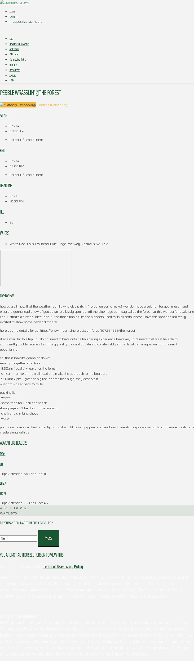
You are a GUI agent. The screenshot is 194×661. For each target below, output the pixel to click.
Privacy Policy (73, 566)
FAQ (11, 38)
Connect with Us (17, 59)
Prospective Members (25, 21)
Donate (13, 64)
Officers (13, 54)
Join (12, 11)
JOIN (11, 80)
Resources (14, 69)
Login (13, 16)
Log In (12, 75)
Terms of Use (53, 566)
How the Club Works (19, 43)
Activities (14, 49)
